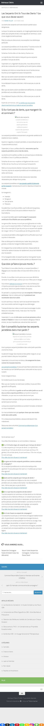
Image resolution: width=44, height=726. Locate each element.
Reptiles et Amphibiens (10, 7)
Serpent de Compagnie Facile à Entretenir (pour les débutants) (10, 553)
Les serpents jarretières (9, 367)
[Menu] (41, 2)
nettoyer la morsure (15, 284)
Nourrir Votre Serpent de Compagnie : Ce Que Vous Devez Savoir (30, 553)
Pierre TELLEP (8, 21)
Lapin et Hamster (8, 661)
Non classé (6, 666)
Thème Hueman (33, 701)
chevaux (6, 656)
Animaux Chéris (7, 2)
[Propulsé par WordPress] (20, 701)
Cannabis (6, 647)
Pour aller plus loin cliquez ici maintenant (14, 457)
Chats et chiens (8, 652)
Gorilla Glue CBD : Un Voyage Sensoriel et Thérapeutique (21, 634)
